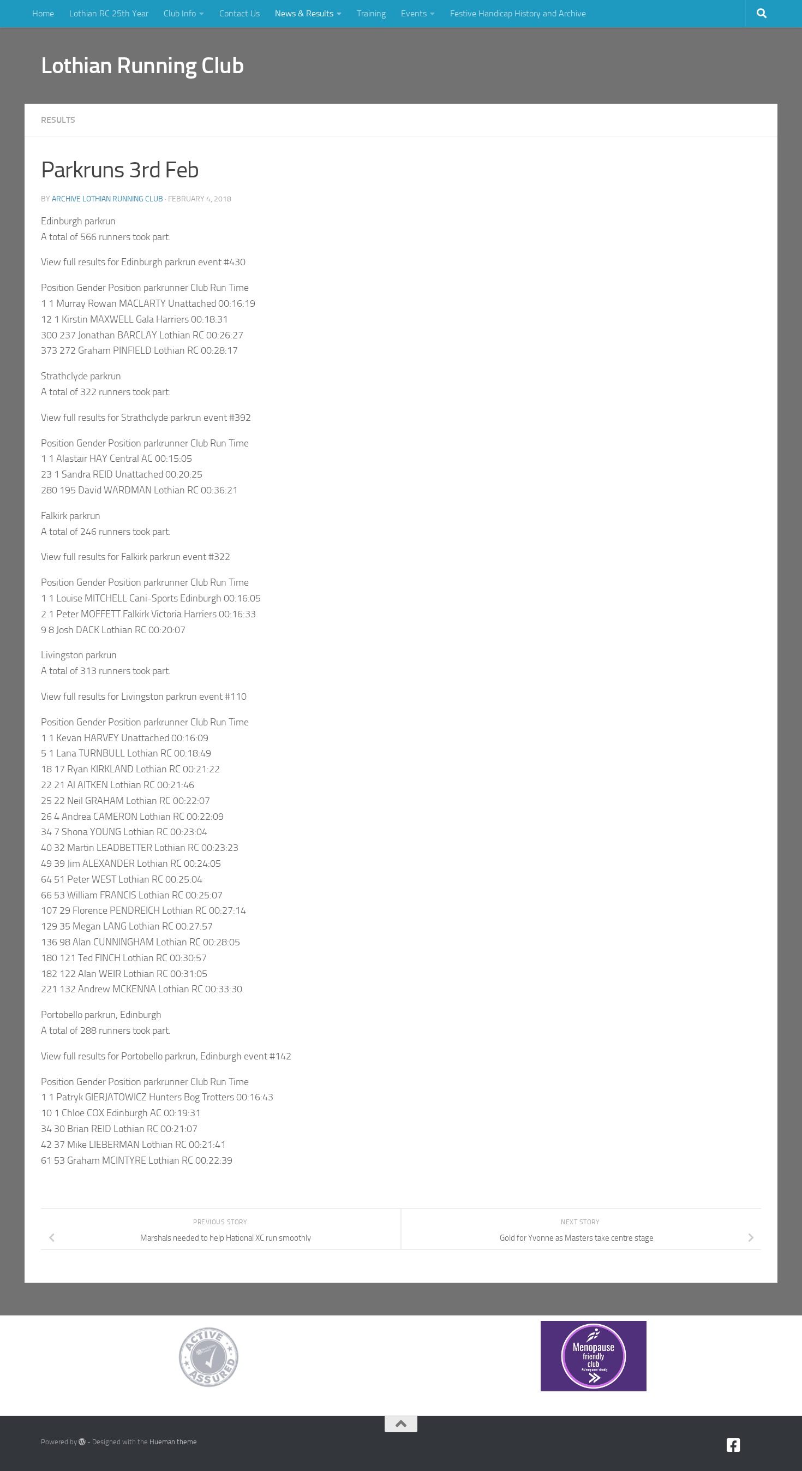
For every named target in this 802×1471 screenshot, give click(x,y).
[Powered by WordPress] (82, 1441)
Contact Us (239, 13)
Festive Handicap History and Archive (518, 13)
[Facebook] (733, 1445)
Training (371, 13)
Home (43, 13)
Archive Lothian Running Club (107, 199)
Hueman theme (173, 1442)
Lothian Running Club (142, 65)
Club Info (180, 13)
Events (414, 13)
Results (58, 120)
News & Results (304, 13)
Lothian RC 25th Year (108, 13)
